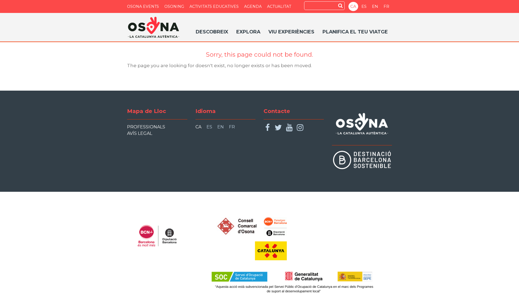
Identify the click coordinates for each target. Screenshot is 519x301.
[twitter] (278, 128)
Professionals (146, 126)
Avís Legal (139, 133)
